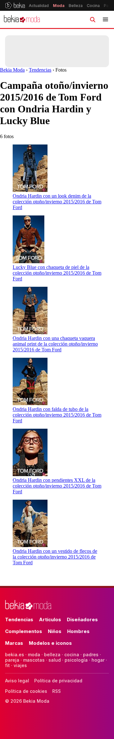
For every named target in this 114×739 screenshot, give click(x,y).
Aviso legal (17, 680)
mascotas (34, 660)
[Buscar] (92, 19)
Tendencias (40, 70)
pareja (12, 660)
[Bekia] (15, 5)
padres (90, 654)
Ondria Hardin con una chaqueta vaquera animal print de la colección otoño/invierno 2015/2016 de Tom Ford (55, 343)
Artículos (50, 619)
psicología (76, 660)
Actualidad (39, 5)
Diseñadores (82, 619)
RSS (56, 691)
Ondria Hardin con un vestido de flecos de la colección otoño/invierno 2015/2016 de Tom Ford (55, 556)
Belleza (76, 5)
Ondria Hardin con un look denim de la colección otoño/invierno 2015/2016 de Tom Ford (57, 201)
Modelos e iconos (50, 643)
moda (34, 654)
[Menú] (105, 19)
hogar (98, 660)
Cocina (93, 5)
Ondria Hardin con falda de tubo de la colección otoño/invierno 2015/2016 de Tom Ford (57, 414)
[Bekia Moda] (22, 19)
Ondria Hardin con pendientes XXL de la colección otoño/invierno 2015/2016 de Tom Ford (57, 485)
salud (54, 660)
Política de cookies (26, 691)
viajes (20, 665)
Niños (54, 631)
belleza (52, 654)
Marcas (14, 643)
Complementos (23, 631)
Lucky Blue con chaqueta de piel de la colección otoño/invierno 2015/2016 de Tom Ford (57, 272)
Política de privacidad (58, 680)
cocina (71, 654)
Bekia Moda (12, 70)
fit (7, 665)
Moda (59, 5)
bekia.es (14, 654)
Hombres (78, 631)
